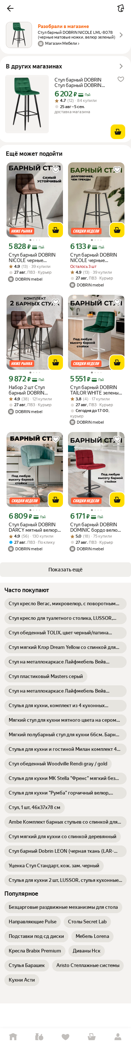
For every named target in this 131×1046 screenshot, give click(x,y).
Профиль (118, 1037)
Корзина (92, 1037)
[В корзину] (118, 132)
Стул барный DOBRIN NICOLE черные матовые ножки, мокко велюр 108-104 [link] (95, 257)
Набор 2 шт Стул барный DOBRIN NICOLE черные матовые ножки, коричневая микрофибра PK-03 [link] (30, 390)
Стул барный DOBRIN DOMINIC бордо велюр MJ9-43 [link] (95, 527)
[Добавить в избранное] (120, 79)
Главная (13, 1037)
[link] (65, 604)
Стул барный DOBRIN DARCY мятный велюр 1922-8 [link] (33, 527)
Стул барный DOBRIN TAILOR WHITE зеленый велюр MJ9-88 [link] (96, 390)
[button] (10, 8)
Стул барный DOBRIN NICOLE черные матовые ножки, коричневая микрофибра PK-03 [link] (32, 257)
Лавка (39, 1037)
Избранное (65, 1037)
